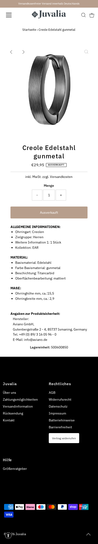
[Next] (23, 52)
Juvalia (20, 534)
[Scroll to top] (88, 534)
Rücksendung (13, 413)
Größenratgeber (15, 468)
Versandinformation (18, 406)
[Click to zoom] (86, 52)
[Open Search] (83, 15)
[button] (8, 535)
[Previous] (11, 52)
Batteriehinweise (62, 420)
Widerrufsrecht (60, 399)
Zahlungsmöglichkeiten (20, 399)
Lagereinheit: (40, 347)
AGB (52, 392)
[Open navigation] (13, 15)
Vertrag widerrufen (64, 438)
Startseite (29, 30)
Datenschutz (58, 406)
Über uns (9, 392)
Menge (49, 185)
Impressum (57, 413)
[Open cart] (91, 15)
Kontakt (9, 420)
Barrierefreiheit (60, 427)
